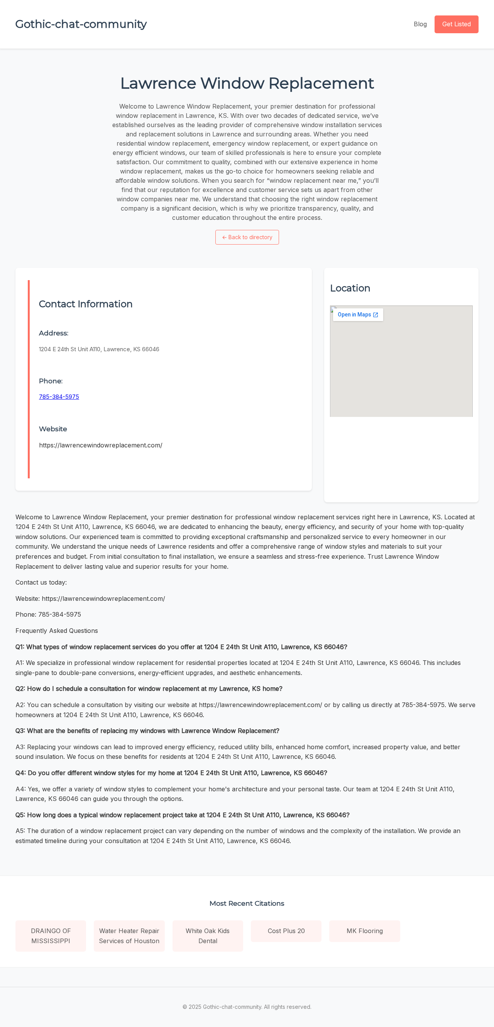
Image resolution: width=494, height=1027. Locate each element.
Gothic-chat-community (81, 24)
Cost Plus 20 (286, 931)
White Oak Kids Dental (208, 936)
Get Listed (456, 24)
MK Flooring (365, 931)
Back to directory (247, 237)
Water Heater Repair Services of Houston (129, 936)
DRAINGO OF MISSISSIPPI (51, 936)
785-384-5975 (59, 396)
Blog (420, 24)
